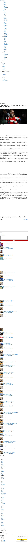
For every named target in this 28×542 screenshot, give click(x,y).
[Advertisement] (14, 88)
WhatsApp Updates (6, 34)
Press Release (6, 8)
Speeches (2, 489)
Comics (5, 26)
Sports (4, 10)
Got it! (22, 539)
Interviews (5, 29)
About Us (2, 524)
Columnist (5, 28)
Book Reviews (6, 35)
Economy (2, 477)
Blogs (5, 31)
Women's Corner (6, 32)
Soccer (5, 11)
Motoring (5, 55)
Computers (5, 48)
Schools (5, 14)
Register (27, 219)
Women (2, 516)
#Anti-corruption (4, 218)
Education (5, 5)
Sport (5, 53)
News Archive (3, 521)
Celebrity (2, 497)
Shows (5, 42)
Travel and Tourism (6, 24)
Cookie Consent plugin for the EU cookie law (22, 540)
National (5, 3)
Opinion (4, 27)
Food (5, 56)
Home (4, 63)
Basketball (5, 13)
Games (5, 39)
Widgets (2, 522)
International (5, 7)
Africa (5, 4)
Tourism (5, 57)
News (3, 1)
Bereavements (3, 494)
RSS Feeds (2, 540)
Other (5, 51)
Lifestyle (4, 21)
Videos (4, 52)
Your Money (5, 20)
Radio (5, 41)
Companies (5, 18)
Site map (2, 523)
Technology (4, 68)
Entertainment (4, 36)
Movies (5, 38)
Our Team (2, 526)
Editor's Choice (7, 71)
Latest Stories (3, 541)
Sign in (24, 219)
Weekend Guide (6, 44)
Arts (4, 40)
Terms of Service (25, 534)
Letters (5, 30)
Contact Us (2, 525)
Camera (5, 46)
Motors (5, 45)
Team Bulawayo (6, 43)
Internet (5, 47)
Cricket (5, 12)
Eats (4, 22)
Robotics (5, 50)
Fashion (5, 23)
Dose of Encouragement (4, 480)
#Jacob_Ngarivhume (8, 218)
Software (5, 49)
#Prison (12, 218)
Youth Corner (5, 33)
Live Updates (3, 234)
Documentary (3, 519)
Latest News (3, 71)
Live (4, 9)
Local (5, 2)
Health (5, 58)
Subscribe (14, 240)
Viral (4, 59)
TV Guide (2, 499)
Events (2, 502)
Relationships (5, 25)
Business (4, 16)
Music (5, 37)
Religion (5, 6)
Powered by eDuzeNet (2, 536)
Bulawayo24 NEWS (2, 0)
